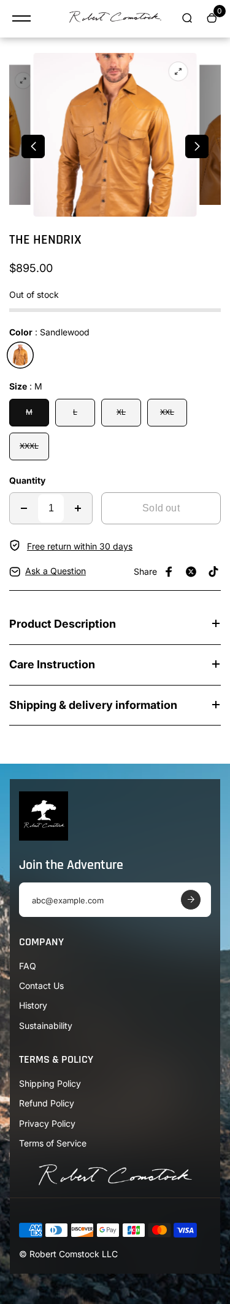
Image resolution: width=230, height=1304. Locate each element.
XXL (167, 412)
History (33, 1005)
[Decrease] (24, 508)
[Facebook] (169, 571)
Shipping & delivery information (93, 704)
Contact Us (41, 985)
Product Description (62, 623)
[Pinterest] (213, 571)
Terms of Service (52, 1143)
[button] (33, 146)
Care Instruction (52, 664)
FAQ (27, 966)
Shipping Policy (50, 1083)
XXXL (29, 445)
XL (121, 412)
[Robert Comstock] (115, 19)
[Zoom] (23, 81)
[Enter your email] (190, 899)
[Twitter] (191, 571)
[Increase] (78, 508)
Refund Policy (46, 1103)
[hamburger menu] (21, 18)
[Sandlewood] (20, 355)
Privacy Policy (47, 1123)
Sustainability (45, 1025)
